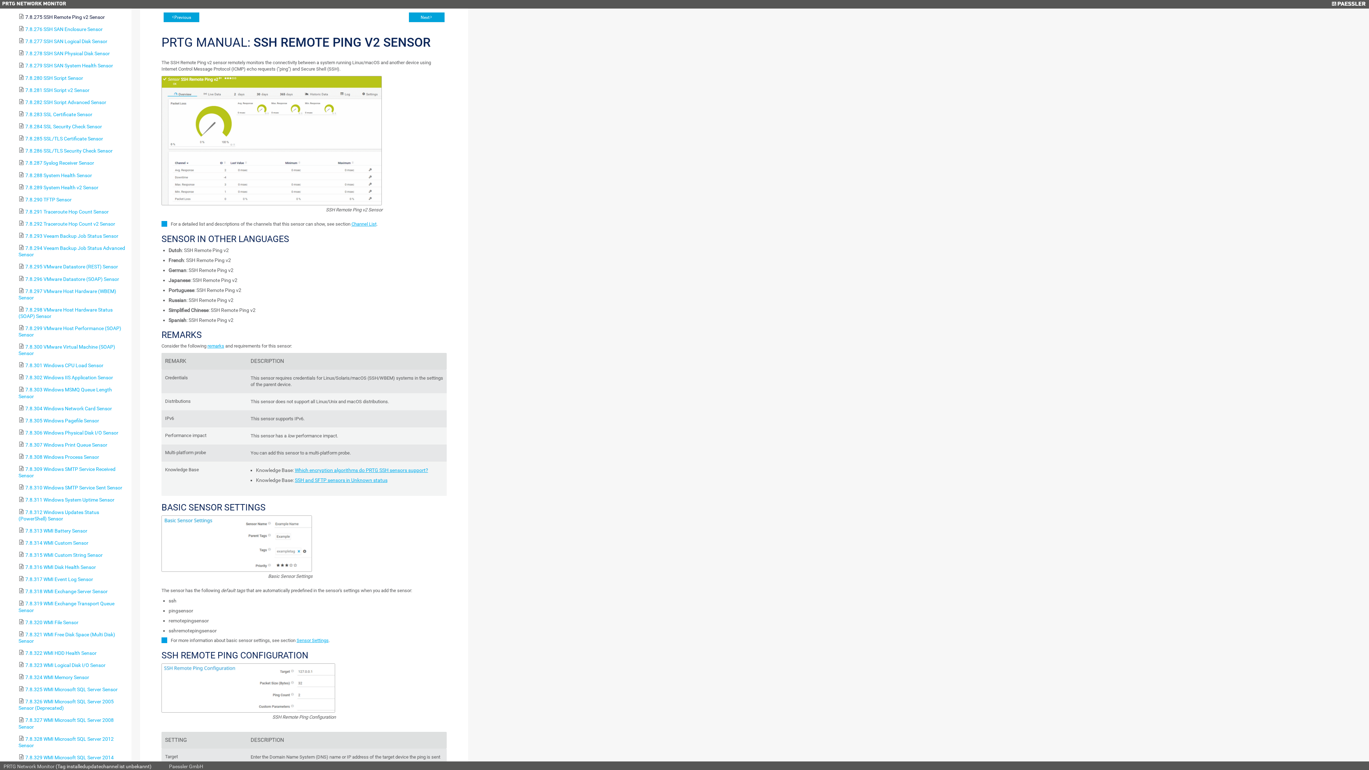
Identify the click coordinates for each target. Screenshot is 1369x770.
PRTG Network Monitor (29, 766)
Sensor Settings (313, 640)
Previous (182, 17)
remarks (215, 346)
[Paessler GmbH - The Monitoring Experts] (1348, 4)
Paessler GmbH (186, 766)
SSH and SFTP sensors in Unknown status (341, 480)
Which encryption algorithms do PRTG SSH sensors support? (361, 470)
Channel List (364, 224)
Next (425, 17)
